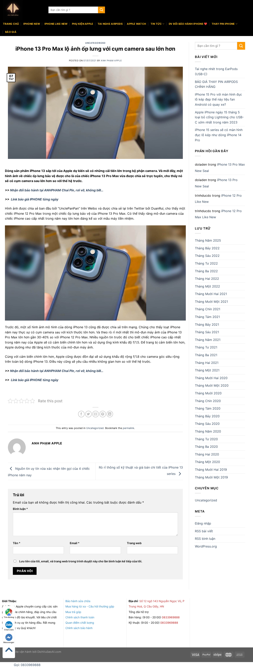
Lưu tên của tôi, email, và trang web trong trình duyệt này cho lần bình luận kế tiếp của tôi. (80, 561)
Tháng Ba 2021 (206, 355)
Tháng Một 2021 (207, 370)
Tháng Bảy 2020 (207, 416)
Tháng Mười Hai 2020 (211, 378)
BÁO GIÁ (10, 31)
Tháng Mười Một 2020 (211, 385)
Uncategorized (95, 43)
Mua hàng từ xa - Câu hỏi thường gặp (89, 606)
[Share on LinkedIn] (110, 414)
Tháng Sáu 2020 (207, 424)
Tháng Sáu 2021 (207, 332)
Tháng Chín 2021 (207, 309)
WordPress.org (206, 546)
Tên (16, 543)
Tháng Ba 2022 (206, 271)
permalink (128, 428)
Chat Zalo (9, 629)
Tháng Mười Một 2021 (211, 302)
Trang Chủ (11, 23)
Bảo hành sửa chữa (77, 601)
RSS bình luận (205, 539)
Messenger (8, 642)
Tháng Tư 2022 (206, 263)
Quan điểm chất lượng (79, 622)
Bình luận (20, 508)
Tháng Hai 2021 (206, 363)
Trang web (134, 543)
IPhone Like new (56, 23)
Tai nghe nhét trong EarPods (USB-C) (216, 71)
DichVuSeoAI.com (49, 651)
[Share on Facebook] (81, 414)
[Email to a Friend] (95, 414)
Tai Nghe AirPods (110, 23)
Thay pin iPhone (223, 23)
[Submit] (101, 10)
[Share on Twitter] (88, 414)
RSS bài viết (204, 531)
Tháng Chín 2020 (208, 401)
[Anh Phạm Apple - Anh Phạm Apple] (22, 10)
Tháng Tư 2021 (206, 347)
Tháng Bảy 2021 (207, 324)
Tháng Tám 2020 (207, 408)
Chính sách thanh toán (79, 617)
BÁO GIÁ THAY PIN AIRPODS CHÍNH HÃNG (216, 84)
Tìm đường (9, 617)
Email (74, 543)
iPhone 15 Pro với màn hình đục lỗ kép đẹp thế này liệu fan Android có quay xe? (218, 99)
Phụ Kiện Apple (82, 23)
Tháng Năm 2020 (208, 431)
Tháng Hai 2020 (207, 454)
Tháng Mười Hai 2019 (211, 470)
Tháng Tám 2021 (207, 317)
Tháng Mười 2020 (208, 393)
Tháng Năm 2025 (208, 240)
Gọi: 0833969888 (27, 665)
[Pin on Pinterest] (102, 414)
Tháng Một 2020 (207, 462)
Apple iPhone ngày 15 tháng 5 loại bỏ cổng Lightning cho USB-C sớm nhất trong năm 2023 (219, 117)
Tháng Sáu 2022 (207, 256)
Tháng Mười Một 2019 (211, 477)
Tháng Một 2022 (207, 286)
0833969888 (171, 617)
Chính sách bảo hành (79, 628)
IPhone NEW (31, 23)
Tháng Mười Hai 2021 (211, 294)
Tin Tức (156, 23)
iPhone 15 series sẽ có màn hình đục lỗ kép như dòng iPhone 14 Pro (219, 135)
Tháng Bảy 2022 (207, 248)
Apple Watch (136, 23)
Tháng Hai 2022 (207, 279)
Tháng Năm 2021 (207, 340)
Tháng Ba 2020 (206, 447)
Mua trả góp (73, 612)
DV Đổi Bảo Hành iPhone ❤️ (188, 23)
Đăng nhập (203, 523)
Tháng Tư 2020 (206, 439)
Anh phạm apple (111, 60)
